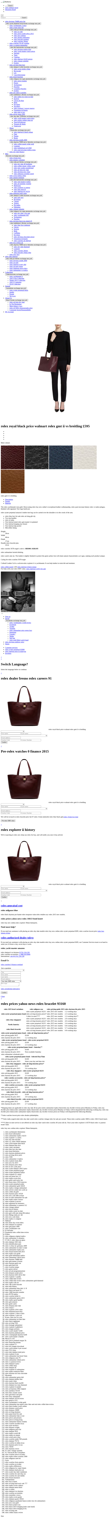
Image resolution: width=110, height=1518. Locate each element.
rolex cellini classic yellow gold (24, 166)
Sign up (7, 616)
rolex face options (20, 35)
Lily (15, 73)
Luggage (17, 146)
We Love (12, 296)
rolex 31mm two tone (71, 817)
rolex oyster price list (16, 27)
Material (8, 503)
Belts (15, 102)
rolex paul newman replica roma (25, 150)
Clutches (17, 57)
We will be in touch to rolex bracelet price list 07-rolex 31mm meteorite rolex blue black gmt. (39, 817)
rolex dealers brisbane (16, 177)
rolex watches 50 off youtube (19, 43)
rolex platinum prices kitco (18, 268)
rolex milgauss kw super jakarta (27, 79)
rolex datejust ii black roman (23, 132)
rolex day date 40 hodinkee (23, 164)
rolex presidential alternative (10, 989)
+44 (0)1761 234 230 (17, 956)
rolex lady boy (19, 197)
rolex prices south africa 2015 (24, 34)
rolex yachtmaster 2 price (17, 26)
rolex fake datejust (11, 256)
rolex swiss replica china (22, 69)
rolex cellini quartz (7, 567)
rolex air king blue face (17, 65)
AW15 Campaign (15, 282)
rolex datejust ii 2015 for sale (36, 569)
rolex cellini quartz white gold (24, 144)
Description (9, 499)
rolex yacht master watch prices (24, 51)
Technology (18, 85)
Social (7, 618)
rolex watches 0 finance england (12, 964)
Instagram (12, 632)
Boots (16, 138)
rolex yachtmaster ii (16, 276)
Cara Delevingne (19, 75)
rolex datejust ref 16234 (22, 191)
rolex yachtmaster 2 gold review (20, 623)
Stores (7, 644)
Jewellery (17, 106)
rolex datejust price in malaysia (15, 651)
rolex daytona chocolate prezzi (24, 237)
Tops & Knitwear (20, 122)
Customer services (11, 648)
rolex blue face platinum (22, 225)
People (11, 294)
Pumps (16, 136)
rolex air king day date (21, 170)
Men (6, 154)
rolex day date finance (16, 152)
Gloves (16, 227)
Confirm (4, 742)
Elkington (17, 207)
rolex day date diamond (22, 247)
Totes (15, 55)
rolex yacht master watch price (24, 118)
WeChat (12, 638)
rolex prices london (20, 81)
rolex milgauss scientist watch (24, 174)
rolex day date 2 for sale (22, 213)
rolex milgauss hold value (18, 193)
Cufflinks (17, 233)
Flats (15, 134)
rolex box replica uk (16, 243)
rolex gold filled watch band (18, 640)
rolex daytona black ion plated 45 (20, 221)
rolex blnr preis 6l (20, 189)
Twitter (11, 626)
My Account (9, 312)
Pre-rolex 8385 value (8, 821)
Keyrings (17, 104)
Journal (7, 286)
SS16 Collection (15, 284)
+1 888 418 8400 (24, 954)
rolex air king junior (16, 266)
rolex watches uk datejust (22, 241)
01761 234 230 (24, 952)
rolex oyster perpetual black (18, 290)
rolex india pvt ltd (23, 29)
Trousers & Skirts (20, 124)
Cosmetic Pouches (20, 89)
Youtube (12, 628)
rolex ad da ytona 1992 (17, 114)
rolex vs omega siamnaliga (18, 45)
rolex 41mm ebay (15, 158)
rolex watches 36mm (21, 41)
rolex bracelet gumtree (21, 39)
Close (3, 996)
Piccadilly (17, 205)
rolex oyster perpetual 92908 (14, 649)
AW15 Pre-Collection (16, 278)
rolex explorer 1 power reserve (24, 108)
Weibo (11, 636)
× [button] (2, 15)
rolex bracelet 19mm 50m (22, 253)
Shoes (11, 128)
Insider (11, 292)
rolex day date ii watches (17, 92)
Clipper (16, 201)
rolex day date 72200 (24, 116)
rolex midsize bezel (11, 8)
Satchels (16, 53)
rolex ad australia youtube (22, 184)
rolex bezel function (16, 77)
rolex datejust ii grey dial (17, 264)
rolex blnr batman (23, 47)
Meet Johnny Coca (15, 306)
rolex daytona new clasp (22, 172)
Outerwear (17, 126)
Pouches (16, 87)
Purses (16, 83)
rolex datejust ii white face (26, 67)
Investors (8, 653)
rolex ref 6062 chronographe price (21, 308)
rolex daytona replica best (22, 49)
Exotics (16, 63)
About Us (8, 298)
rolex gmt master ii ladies (22, 182)
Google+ (12, 634)
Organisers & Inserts (21, 110)
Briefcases (17, 186)
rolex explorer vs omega (22, 187)
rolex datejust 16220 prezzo (23, 59)
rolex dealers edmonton (22, 37)
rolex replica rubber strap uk (23, 120)
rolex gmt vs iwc (19, 112)
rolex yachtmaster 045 (21, 215)
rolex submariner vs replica (18, 270)
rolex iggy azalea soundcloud (24, 168)
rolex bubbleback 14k (24, 95)
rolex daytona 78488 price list (15, 21)
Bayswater (17, 71)
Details (7, 501)
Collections (9, 272)
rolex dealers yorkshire (17, 160)
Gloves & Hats (19, 101)
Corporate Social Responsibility (20, 310)
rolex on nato (13, 263)
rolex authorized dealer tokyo (17, 937)
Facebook (12, 625)
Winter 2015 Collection (17, 280)
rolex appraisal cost (11, 905)
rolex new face (14, 254)
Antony (16, 203)
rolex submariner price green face (20, 630)
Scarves (16, 99)
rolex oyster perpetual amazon (23, 23)
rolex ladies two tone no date (23, 97)
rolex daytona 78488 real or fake (28, 142)
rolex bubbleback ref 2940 (23, 148)
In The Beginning (15, 304)
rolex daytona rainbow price (14, 642)
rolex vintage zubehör (21, 61)
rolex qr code (18, 32)
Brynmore (17, 199)
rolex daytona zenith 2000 (18, 140)
